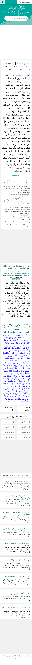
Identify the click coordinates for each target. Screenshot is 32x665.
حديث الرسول (10, 656)
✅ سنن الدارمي (10, 437)
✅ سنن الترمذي (10, 427)
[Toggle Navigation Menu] (2, 2)
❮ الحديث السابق (26, 409)
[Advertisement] (16, 42)
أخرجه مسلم (16, 175)
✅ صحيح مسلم (10, 422)
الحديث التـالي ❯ (8, 409)
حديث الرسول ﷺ (24, 2)
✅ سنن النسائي (26, 432)
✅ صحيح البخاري (25, 422)
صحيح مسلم (23, 63)
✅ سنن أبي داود (26, 427)
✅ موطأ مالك (26, 437)
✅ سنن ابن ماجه (9, 432)
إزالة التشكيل (16, 279)
